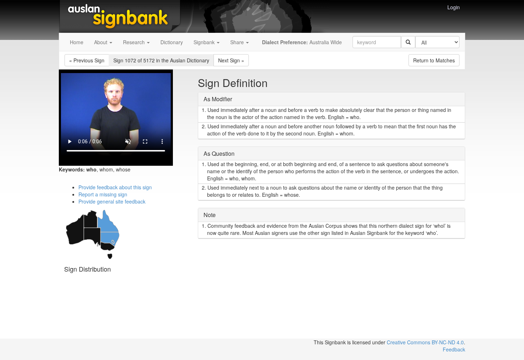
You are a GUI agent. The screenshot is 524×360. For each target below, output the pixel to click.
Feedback (454, 349)
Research (134, 42)
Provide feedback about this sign (115, 187)
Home (76, 42)
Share (237, 42)
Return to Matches (434, 60)
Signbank (205, 42)
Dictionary (171, 42)
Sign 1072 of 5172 (161, 60)
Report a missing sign (102, 194)
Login (453, 7)
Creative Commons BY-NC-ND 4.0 (425, 342)
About (101, 42)
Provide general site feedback (111, 201)
